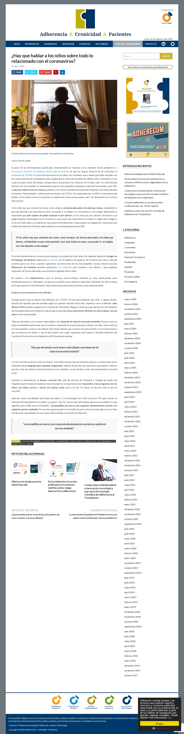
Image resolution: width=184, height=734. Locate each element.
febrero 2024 (131, 372)
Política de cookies (47, 725)
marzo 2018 (130, 651)
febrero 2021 (131, 499)
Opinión (128, 266)
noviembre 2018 (132, 616)
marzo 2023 (130, 406)
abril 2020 (129, 543)
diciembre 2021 (132, 460)
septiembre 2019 (132, 572)
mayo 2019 (129, 587)
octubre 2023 (131, 387)
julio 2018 (129, 631)
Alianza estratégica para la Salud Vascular (26, 483)
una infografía (65, 267)
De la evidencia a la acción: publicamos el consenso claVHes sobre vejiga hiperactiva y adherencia (62, 486)
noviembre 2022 (132, 421)
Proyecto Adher (132, 276)
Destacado (76, 441)
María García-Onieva (22, 444)
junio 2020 (129, 533)
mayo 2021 (129, 484)
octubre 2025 (131, 313)
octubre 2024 (131, 348)
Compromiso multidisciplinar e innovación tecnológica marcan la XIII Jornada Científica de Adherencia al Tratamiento (100, 491)
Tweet (33, 72)
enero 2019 (130, 607)
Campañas (129, 242)
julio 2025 (129, 323)
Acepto (159, 723)
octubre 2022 (131, 426)
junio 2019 (129, 582)
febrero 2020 (131, 553)
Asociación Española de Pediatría (37, 441)
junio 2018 (129, 636)
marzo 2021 (130, 494)
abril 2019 (129, 592)
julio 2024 (129, 353)
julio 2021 (129, 475)
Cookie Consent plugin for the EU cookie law (159, 728)
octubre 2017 (131, 675)
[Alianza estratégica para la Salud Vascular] (28, 478)
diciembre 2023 (132, 377)
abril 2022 (129, 445)
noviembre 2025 (132, 309)
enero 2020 (130, 558)
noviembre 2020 (132, 514)
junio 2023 (129, 397)
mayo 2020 (129, 538)
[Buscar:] (147, 56)
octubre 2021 (131, 470)
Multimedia (101, 44)
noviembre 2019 (132, 563)
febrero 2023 (131, 411)
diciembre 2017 (132, 665)
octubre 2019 (131, 567)
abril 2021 (129, 489)
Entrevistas (32, 44)
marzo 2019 (130, 597)
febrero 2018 (131, 655)
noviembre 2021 (132, 465)
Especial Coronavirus (127, 44)
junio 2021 (129, 480)
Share (18, 72)
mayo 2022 (129, 440)
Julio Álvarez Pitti (106, 441)
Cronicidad (68, 44)
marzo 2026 (130, 299)
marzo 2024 (130, 367)
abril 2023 (129, 401)
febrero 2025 (131, 333)
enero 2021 (130, 504)
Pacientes (84, 44)
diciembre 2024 (132, 338)
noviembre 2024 (132, 343)
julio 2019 (129, 577)
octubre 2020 (131, 519)
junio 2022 (129, 436)
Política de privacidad (28, 725)
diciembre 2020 (132, 509)
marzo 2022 (130, 450)
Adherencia (50, 44)
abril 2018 (129, 646)
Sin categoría (130, 281)
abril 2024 (129, 362)
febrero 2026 (131, 304)
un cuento (52, 259)
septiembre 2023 (132, 392)
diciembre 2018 (132, 611)
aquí (169, 717)
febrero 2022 (131, 455)
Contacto (151, 44)
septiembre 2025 (132, 318)
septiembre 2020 (132, 524)
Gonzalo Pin (89, 441)
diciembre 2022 (132, 416)
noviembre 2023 (132, 382)
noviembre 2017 (132, 670)
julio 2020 (129, 528)
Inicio (17, 44)
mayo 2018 (129, 641)
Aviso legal (62, 725)
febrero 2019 (131, 602)
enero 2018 (130, 660)
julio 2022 (129, 431)
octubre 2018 (131, 621)
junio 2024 (129, 357)
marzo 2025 (130, 328)
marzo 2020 (130, 548)
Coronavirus (62, 441)
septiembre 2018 (132, 626)
